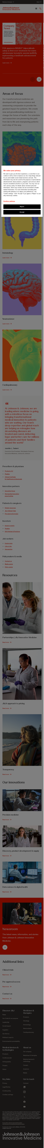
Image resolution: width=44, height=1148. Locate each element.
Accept (22, 212)
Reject (22, 206)
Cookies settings (9, 201)
